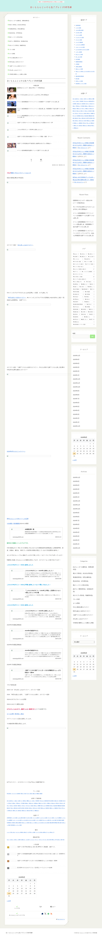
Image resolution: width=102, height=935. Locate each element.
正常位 (31, 793)
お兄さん (12, 839)
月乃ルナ (23, 805)
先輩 (50, 839)
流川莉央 (26, 808)
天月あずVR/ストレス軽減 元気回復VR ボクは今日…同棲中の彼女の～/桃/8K (83, 145)
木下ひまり (28, 805)
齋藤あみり (37, 810)
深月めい (30, 808)
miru (8, 800)
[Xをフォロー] (45, 913)
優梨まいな (29, 800)
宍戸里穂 (22, 803)
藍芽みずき (10, 810)
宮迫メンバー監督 (25, 822)
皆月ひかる (35, 808)
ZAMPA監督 (9, 817)
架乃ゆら (51, 805)
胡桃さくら (52, 808)
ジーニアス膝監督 (57, 817)
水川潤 (19, 808)
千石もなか (41, 800)
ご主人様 (27, 839)
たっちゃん (32, 839)
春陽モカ (19, 805)
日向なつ (12, 805)
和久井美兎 (51, 800)
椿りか (12, 808)
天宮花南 (60, 800)
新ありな (62, 803)
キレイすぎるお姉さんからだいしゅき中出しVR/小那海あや (83, 208)
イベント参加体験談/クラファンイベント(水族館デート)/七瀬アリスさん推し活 (83, 215)
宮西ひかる (31, 803)
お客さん (15, 839)
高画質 (41, 793)
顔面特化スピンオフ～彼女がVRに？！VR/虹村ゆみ (82, 202)
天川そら (87, 103)
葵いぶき (88, 123)
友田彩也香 (46, 800)
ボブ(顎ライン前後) (31, 832)
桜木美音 (63, 805)
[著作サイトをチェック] (42, 913)
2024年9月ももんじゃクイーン (16, 451)
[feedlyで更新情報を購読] (48, 913)
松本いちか (43, 805)
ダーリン (36, 839)
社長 (61, 839)
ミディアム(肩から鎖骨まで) (41, 832)
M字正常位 (9, 793)
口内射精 (18, 793)
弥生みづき (53, 803)
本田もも (35, 805)
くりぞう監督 (14, 817)
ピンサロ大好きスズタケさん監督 (28, 820)
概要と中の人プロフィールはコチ (19, 173)
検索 (74, 333)
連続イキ (34, 793)
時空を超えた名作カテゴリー (17, 297)
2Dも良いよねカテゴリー (25, 245)
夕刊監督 (13, 822)
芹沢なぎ (60, 808)
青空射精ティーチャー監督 (16, 825)
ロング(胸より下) (50, 832)
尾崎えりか (41, 803)
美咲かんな (43, 808)
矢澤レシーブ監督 (79, 81)
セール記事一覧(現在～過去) (15, 714)
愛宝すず (58, 803)
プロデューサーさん (43, 839)
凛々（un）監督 (53, 820)
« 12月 (9, 901)
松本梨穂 (47, 805)
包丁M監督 (59, 820)
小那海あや (36, 803)
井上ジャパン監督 (46, 820)
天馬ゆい (14, 803)
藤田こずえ (15, 810)
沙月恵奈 (22, 808)
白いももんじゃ (83, 147)
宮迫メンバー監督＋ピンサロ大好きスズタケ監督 (39, 822)
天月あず (10, 803)
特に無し (58, 839)
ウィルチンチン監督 (43, 817)
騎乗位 (38, 793)
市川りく (45, 803)
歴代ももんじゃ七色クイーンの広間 (17, 519)
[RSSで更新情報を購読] (51, 913)
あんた (8, 839)
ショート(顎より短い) (11, 832)
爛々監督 (60, 822)
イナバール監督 (36, 817)
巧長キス (22, 793)
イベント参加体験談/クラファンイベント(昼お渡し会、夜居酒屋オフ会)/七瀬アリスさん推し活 (83, 224)
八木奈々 (33, 800)
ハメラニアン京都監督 (80, 44)
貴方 (63, 839)
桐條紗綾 (59, 805)
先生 (48, 839)
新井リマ (82, 110)
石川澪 (39, 808)
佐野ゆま (24, 800)
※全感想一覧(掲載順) (13, 523)
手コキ (28, 793)
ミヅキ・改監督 (39, 820)
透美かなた (24, 810)
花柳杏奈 (56, 808)
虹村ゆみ (19, 810)
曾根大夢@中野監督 (54, 822)
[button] (41, 160)
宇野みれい (18, 803)
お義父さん (23, 839)
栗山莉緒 (55, 805)
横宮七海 (15, 808)
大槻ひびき (56, 800)
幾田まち (49, 803)
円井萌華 (37, 800)
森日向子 (8, 808)
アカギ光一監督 (29, 817)
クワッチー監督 (51, 817)
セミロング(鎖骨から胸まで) (21, 832)
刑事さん (53, 839)
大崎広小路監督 (18, 822)
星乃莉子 (15, 805)
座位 (25, 793)
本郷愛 (39, 805)
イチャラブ (14, 793)
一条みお (15, 800)
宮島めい (26, 803)
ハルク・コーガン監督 (17, 820)
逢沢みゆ (28, 810)
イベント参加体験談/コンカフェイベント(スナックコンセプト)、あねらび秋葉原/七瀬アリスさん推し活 (83, 233)
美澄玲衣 (47, 808)
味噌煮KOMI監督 (79, 61)
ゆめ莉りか (11, 800)
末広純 (32, 805)
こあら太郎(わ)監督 (22, 817)
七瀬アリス (20, 800)
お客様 (19, 839)
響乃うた (32, 810)
